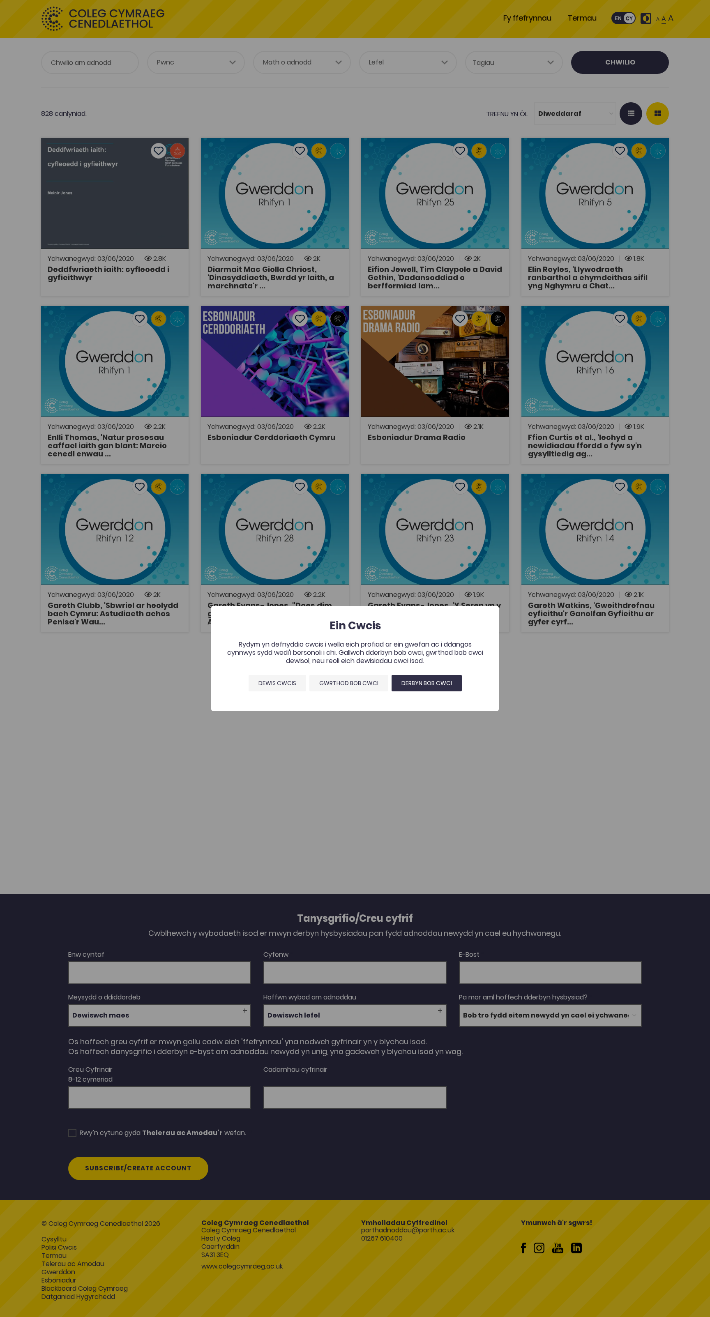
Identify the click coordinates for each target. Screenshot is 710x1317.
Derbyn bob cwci (426, 683)
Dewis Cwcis (277, 683)
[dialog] (355, 658)
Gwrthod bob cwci (348, 683)
